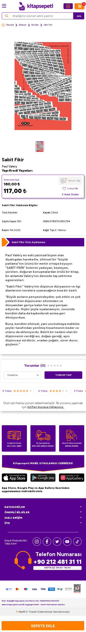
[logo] (35, 6)
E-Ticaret (31, 611)
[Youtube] (67, 545)
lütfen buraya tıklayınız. (45, 407)
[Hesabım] (68, 6)
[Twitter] (57, 545)
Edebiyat (22, 25)
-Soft (21, 611)
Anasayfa (10, 25)
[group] (43, 86)
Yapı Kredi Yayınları (17, 170)
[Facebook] (47, 545)
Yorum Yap (74, 180)
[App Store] (14, 478)
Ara (79, 16)
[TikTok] (77, 545)
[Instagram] (37, 545)
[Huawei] (71, 478)
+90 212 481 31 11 (57, 561)
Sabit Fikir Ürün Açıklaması (28, 242)
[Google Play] (42, 478)
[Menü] (4, 6)
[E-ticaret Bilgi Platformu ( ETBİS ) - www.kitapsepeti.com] (77, 589)
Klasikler (35, 25)
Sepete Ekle (43, 625)
